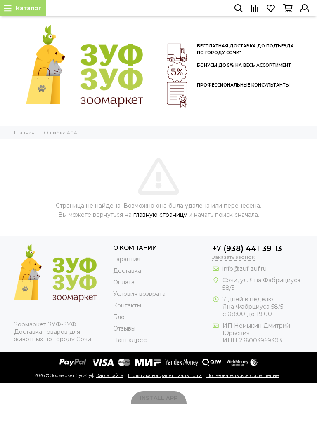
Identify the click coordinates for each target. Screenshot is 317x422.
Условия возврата (139, 294)
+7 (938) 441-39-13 (247, 248)
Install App (158, 397)
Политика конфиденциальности (165, 375)
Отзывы (124, 328)
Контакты (127, 305)
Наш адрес (130, 340)
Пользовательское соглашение (242, 375)
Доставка (127, 270)
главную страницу (160, 214)
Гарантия (126, 259)
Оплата (124, 282)
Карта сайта (109, 375)
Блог (120, 317)
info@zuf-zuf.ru (244, 268)
